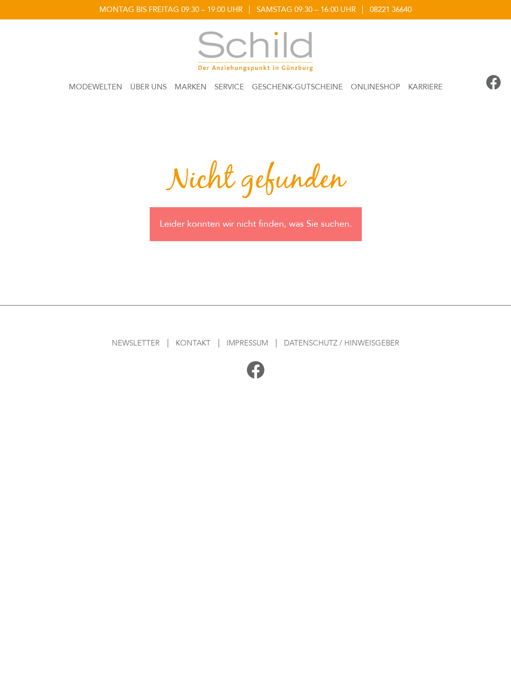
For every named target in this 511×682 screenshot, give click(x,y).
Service (229, 87)
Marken (191, 87)
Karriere (425, 87)
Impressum (247, 343)
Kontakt (193, 343)
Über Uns (148, 87)
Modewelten (95, 87)
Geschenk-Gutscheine (297, 87)
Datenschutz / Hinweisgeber (341, 343)
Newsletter (136, 343)
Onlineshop (375, 87)
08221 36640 (391, 9)
